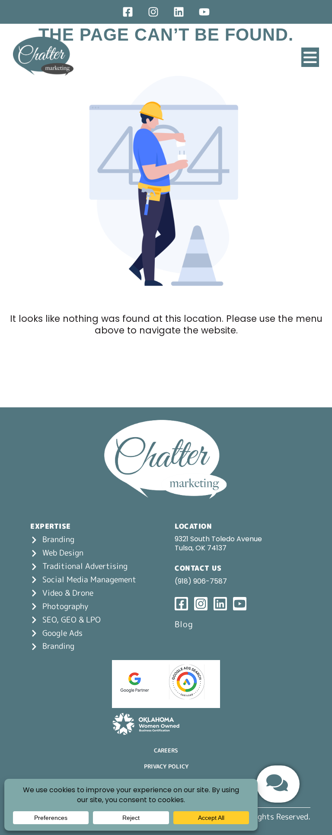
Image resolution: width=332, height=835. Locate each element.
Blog (184, 624)
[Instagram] (153, 12)
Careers (166, 750)
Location (193, 526)
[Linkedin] (178, 12)
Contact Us (198, 568)
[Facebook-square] (127, 12)
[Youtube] (204, 12)
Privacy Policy (166, 766)
